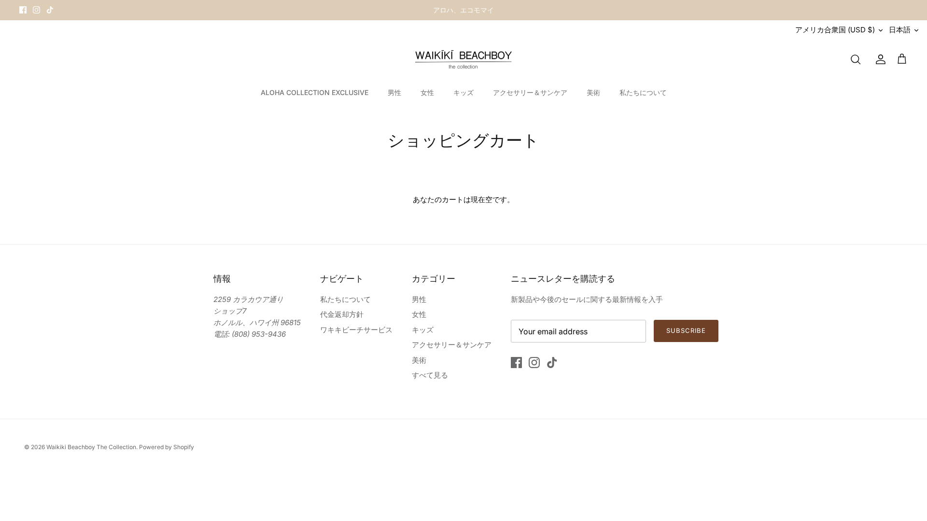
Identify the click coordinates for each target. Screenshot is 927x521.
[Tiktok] (50, 10)
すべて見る (430, 375)
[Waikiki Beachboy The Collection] (463, 59)
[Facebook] (23, 10)
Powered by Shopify (166, 447)
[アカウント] (878, 59)
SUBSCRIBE (686, 330)
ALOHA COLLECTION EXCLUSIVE (314, 92)
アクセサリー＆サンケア (530, 92)
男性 (394, 92)
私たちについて (643, 92)
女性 (427, 92)
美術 (593, 92)
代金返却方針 (342, 314)
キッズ (463, 92)
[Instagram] (36, 10)
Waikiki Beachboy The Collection (91, 447)
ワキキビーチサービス (356, 329)
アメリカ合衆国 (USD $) (835, 29)
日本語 (900, 29)
